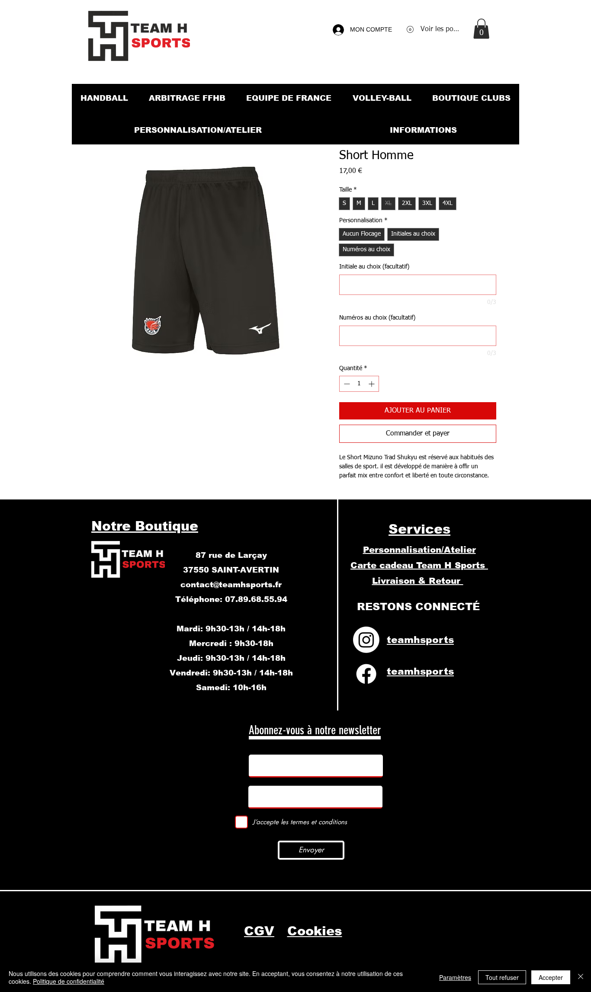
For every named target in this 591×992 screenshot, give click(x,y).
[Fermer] (580, 977)
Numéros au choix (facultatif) (377, 318)
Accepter (551, 977)
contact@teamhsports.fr (231, 584)
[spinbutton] (359, 383)
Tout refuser (502, 977)
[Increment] (372, 383)
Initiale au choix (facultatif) (374, 267)
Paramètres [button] (455, 977)
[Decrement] (345, 383)
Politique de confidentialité (68, 981)
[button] (481, 29)
